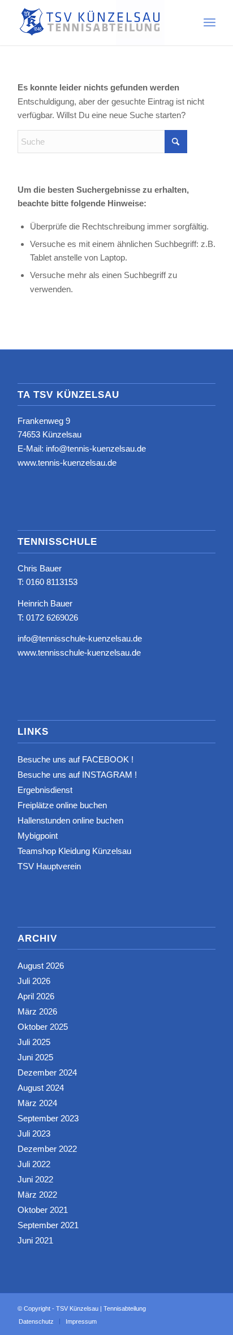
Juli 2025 (34, 1042)
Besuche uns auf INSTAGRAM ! (77, 774)
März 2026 (37, 1011)
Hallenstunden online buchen (70, 820)
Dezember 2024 (47, 1072)
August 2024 (41, 1088)
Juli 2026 (34, 981)
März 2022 (37, 1194)
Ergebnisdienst (45, 790)
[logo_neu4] (97, 22)
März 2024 (37, 1103)
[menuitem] (209, 22)
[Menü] (209, 22)
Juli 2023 (34, 1133)
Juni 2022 (35, 1179)
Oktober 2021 (43, 1210)
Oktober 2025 (43, 1026)
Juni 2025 (35, 1057)
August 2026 (41, 965)
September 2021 (48, 1225)
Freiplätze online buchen (62, 805)
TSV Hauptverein (49, 866)
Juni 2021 (35, 1240)
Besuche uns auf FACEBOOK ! (75, 759)
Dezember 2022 (47, 1149)
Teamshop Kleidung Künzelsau (74, 851)
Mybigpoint (38, 835)
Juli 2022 (34, 1164)
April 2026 (36, 996)
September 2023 (48, 1118)
